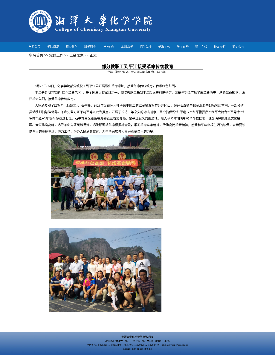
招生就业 (146, 46)
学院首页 (35, 46)
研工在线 (201, 46)
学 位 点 (108, 46)
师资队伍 (72, 46)
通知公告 (238, 46)
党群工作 (164, 46)
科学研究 (90, 46)
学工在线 (183, 46)
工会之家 (76, 55)
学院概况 (53, 46)
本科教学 (127, 46)
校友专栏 (220, 46)
